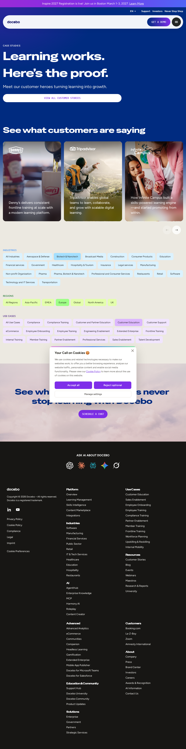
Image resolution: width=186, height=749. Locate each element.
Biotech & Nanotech (67, 256)
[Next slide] (176, 230)
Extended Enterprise (127, 331)
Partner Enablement (64, 339)
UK (112, 302)
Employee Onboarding (38, 331)
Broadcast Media (94, 256)
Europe (62, 302)
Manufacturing (148, 265)
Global (77, 302)
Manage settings (93, 394)
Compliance (33, 322)
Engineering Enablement (97, 331)
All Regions (12, 302)
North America (95, 302)
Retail (160, 273)
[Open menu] (176, 21)
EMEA (48, 302)
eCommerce (12, 331)
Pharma (43, 273)
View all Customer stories (62, 98)
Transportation (49, 282)
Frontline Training (155, 331)
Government (38, 265)
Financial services (15, 265)
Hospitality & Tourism (82, 265)
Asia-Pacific (31, 302)
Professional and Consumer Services (111, 273)
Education (165, 256)
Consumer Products (142, 256)
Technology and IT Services (20, 282)
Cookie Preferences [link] (18, 551)
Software (175, 273)
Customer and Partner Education (93, 322)
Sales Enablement (121, 339)
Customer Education (129, 322)
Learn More (136, 3)
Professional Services (94, 339)
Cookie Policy (93, 371)
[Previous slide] (167, 230)
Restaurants (143, 273)
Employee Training (67, 331)
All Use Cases (13, 322)
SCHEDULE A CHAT (93, 414)
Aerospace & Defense (38, 256)
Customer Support (156, 322)
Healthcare (58, 265)
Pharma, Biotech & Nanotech (69, 273)
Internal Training (14, 339)
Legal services (125, 265)
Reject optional (113, 385)
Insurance (106, 265)
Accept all (73, 385)
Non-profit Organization (18, 273)
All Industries (12, 256)
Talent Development (149, 339)
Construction (117, 256)
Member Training (38, 339)
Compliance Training (58, 322)
